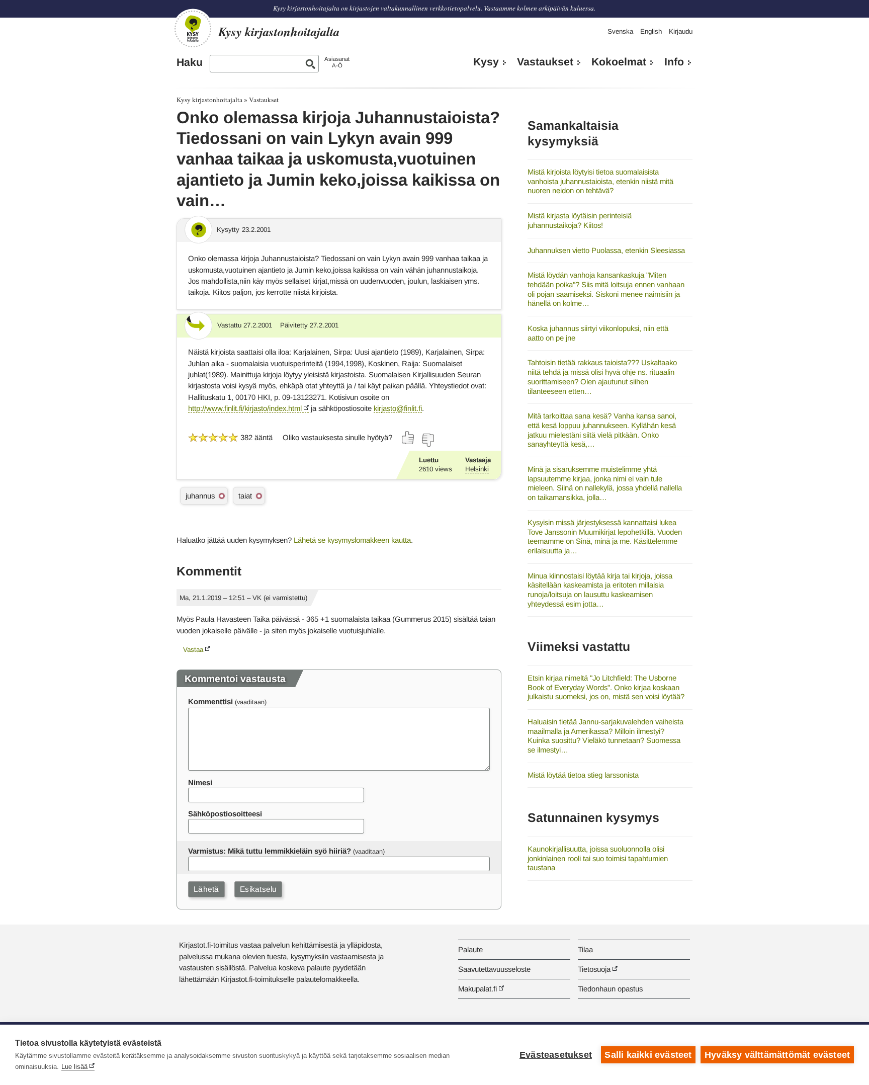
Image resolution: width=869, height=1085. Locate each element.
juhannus (200, 495)
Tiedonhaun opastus (610, 988)
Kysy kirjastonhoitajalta (209, 99)
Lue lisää (74, 1066)
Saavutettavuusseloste (494, 969)
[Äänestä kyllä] (408, 437)
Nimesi (200, 782)
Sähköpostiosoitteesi (225, 813)
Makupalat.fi (477, 988)
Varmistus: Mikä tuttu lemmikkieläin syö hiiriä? (269, 851)
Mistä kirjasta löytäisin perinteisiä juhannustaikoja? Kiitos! (580, 220)
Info (674, 62)
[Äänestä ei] (427, 440)
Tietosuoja (594, 969)
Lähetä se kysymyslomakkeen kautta (352, 540)
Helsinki (477, 469)
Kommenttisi (210, 701)
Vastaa (193, 649)
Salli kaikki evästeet (647, 1055)
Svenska (620, 31)
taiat (245, 495)
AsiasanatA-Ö (337, 62)
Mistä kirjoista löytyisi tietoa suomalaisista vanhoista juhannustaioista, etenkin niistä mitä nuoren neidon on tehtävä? (600, 181)
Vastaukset (545, 62)
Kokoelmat (618, 62)
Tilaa (585, 949)
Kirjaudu (680, 31)
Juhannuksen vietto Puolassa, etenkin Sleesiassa (606, 250)
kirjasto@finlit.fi (398, 408)
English (651, 31)
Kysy (486, 62)
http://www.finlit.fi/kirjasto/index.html (245, 408)
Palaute (470, 949)
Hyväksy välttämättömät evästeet (777, 1055)
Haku (190, 62)
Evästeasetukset (555, 1055)
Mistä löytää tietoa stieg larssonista (583, 775)
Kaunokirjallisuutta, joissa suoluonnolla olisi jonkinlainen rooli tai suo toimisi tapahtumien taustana (598, 858)
